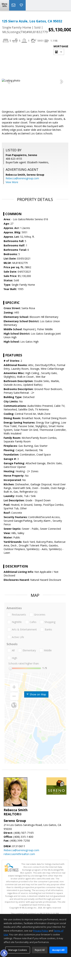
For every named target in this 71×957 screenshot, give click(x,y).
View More (12, 182)
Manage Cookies (17, 950)
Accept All (58, 950)
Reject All (40, 950)
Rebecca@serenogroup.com (22, 178)
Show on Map (37, 694)
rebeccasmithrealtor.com (19, 854)
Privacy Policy (40, 930)
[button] (4, 953)
